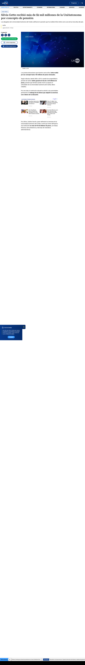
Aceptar (11, 337)
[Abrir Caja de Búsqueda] (82, 3)
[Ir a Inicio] (5, 3)
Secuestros (36, 659)
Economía (39, 7)
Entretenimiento (27, 7)
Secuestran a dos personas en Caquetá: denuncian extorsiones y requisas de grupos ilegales (58, 659)
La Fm (4, 25)
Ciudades (62, 7)
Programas (74, 3)
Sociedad (81, 7)
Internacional (51, 7)
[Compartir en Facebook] (2, 35)
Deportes (71, 7)
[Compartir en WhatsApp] (9, 35)
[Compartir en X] (5, 35)
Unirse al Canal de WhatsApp (10, 38)
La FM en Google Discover (10, 46)
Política (16, 7)
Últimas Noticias (4, 659)
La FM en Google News (10, 42)
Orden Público (5, 7)
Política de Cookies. (10, 333)
